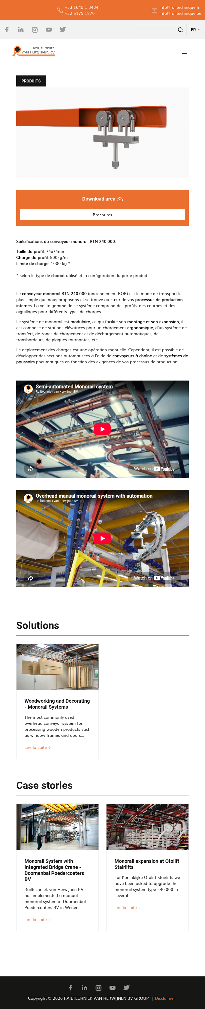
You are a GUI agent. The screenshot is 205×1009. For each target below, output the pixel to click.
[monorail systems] (102, 132)
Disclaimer (165, 998)
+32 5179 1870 (80, 13)
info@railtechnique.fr (180, 7)
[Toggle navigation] (185, 51)
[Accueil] (33, 51)
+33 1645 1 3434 (81, 7)
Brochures (102, 215)
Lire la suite (35, 747)
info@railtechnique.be (180, 13)
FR (194, 29)
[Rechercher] (180, 29)
